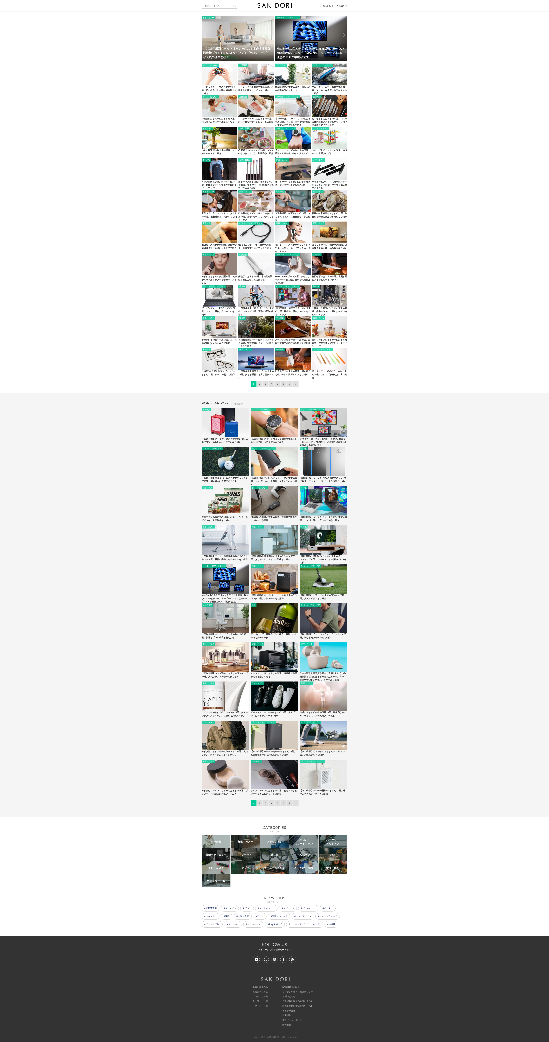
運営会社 (286, 1025)
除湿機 (332, 924)
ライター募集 (289, 1010)
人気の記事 (341, 6)
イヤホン (328, 908)
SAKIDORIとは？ (291, 987)
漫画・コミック (280, 916)
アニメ (260, 916)
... (295, 384)
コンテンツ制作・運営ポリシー (297, 991)
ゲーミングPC (213, 924)
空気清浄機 (211, 908)
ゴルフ (247, 908)
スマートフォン (303, 916)
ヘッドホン (211, 916)
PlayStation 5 (275, 924)
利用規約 (286, 1015)
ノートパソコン (267, 908)
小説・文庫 (243, 916)
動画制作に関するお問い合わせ (297, 1006)
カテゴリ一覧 (261, 996)
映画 (227, 916)
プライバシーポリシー (293, 1020)
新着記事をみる (260, 987)
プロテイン (230, 908)
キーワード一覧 (260, 1001)
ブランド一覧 (261, 1006)
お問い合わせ (289, 996)
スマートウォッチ (328, 916)
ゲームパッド (309, 908)
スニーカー (233, 924)
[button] (205, 35)
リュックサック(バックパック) (305, 924)
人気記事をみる (260, 991)
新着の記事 (328, 6)
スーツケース (254, 924)
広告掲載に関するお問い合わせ (297, 1001)
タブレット (288, 908)
